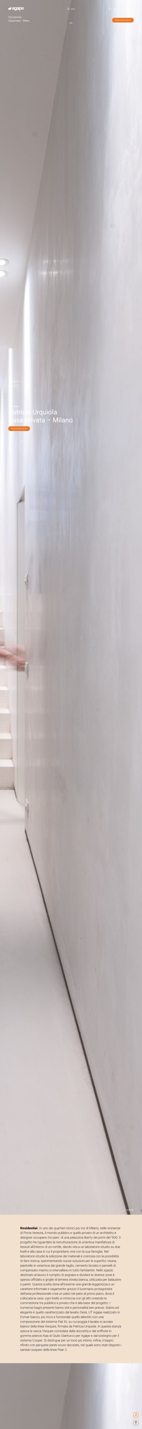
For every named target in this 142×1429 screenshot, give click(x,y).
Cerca (72, 9)
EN (133, 6)
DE (135, 6)
